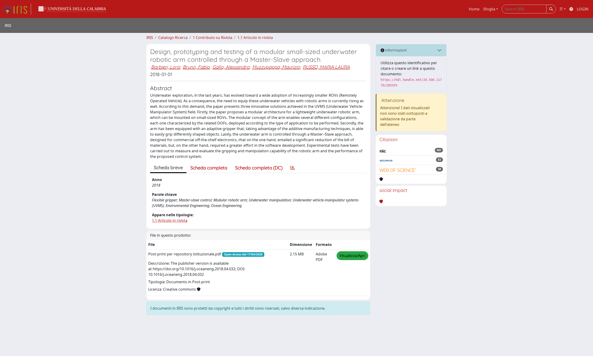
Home (474, 9)
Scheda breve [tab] (168, 167)
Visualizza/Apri (352, 255)
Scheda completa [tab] (208, 168)
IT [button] (561, 9)
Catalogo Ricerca (173, 37)
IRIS (149, 37)
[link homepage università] (72, 9)
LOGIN (582, 9)
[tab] (293, 168)
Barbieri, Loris (165, 67)
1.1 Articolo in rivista (255, 37)
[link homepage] (17, 9)
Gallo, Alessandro (230, 67)
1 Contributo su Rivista (212, 37)
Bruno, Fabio (196, 67)
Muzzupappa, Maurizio (276, 67)
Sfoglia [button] (489, 9)
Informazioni (395, 50)
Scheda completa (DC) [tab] (259, 168)
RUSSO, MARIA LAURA (326, 67)
